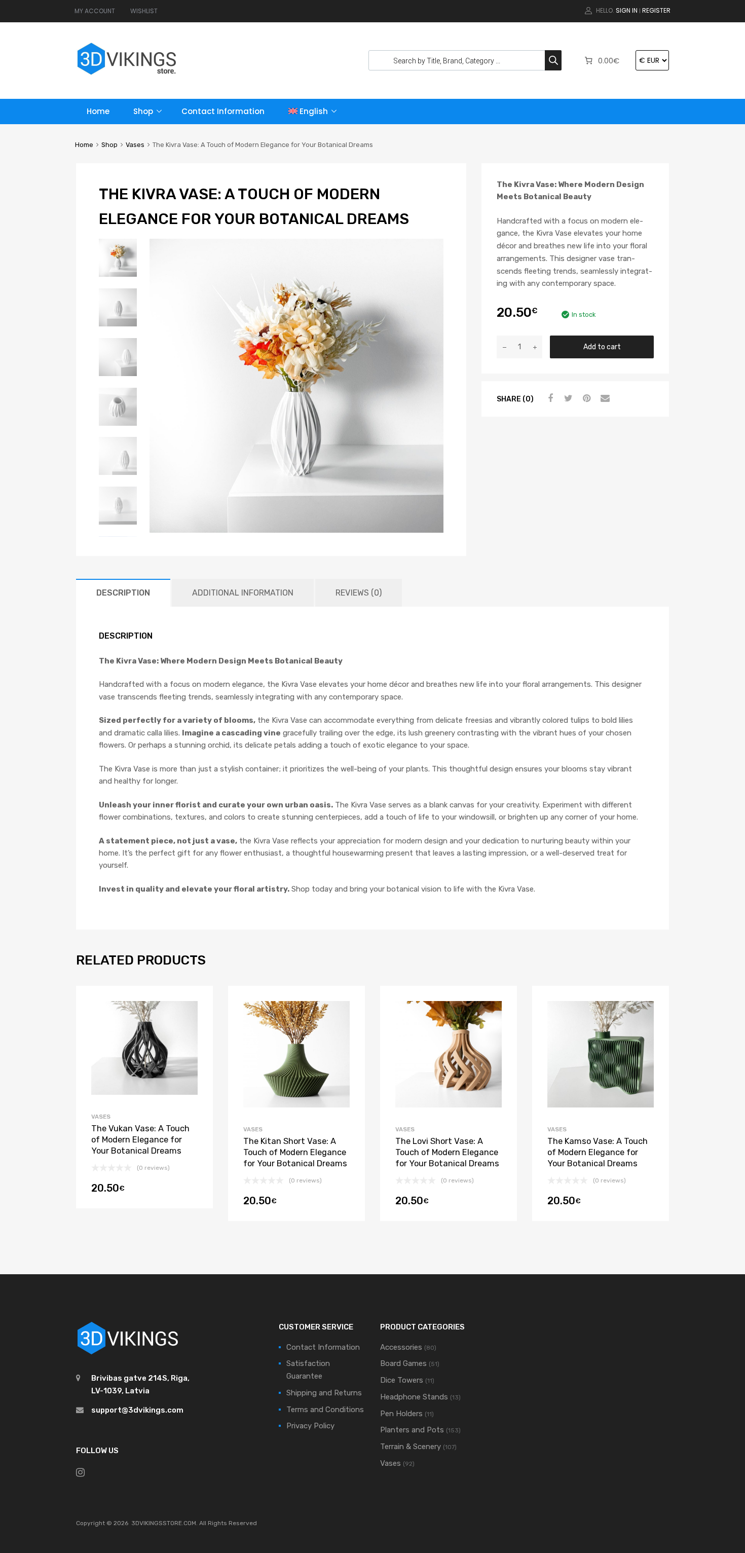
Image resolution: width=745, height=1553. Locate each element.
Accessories (401, 1347)
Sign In (627, 10)
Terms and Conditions (325, 1409)
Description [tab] (123, 593)
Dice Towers (401, 1380)
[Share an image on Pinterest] (585, 398)
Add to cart (602, 347)
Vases (135, 145)
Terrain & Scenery (410, 1446)
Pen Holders (401, 1413)
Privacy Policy (310, 1425)
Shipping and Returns (324, 1392)
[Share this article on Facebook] (548, 398)
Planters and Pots (412, 1429)
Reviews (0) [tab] (359, 593)
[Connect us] (80, 1472)
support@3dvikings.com (137, 1410)
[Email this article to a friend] (603, 398)
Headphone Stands (414, 1396)
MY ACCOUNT (94, 11)
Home (98, 111)
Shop (143, 111)
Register (656, 10)
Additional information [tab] (242, 593)
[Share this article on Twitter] (567, 398)
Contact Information (223, 111)
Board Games (403, 1363)
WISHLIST (144, 11)
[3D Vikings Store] (126, 75)
